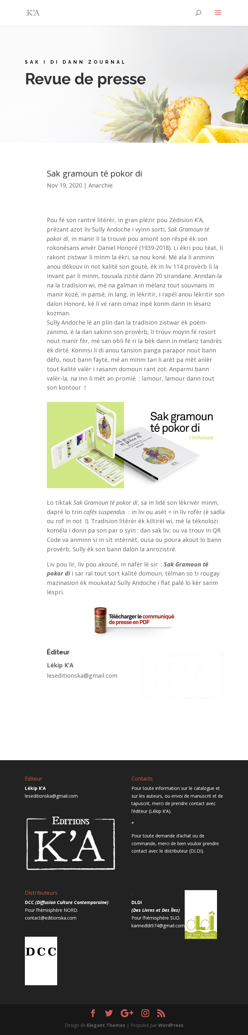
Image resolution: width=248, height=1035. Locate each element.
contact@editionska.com (51, 918)
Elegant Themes (106, 1025)
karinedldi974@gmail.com (158, 925)
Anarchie (100, 185)
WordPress (170, 1025)
